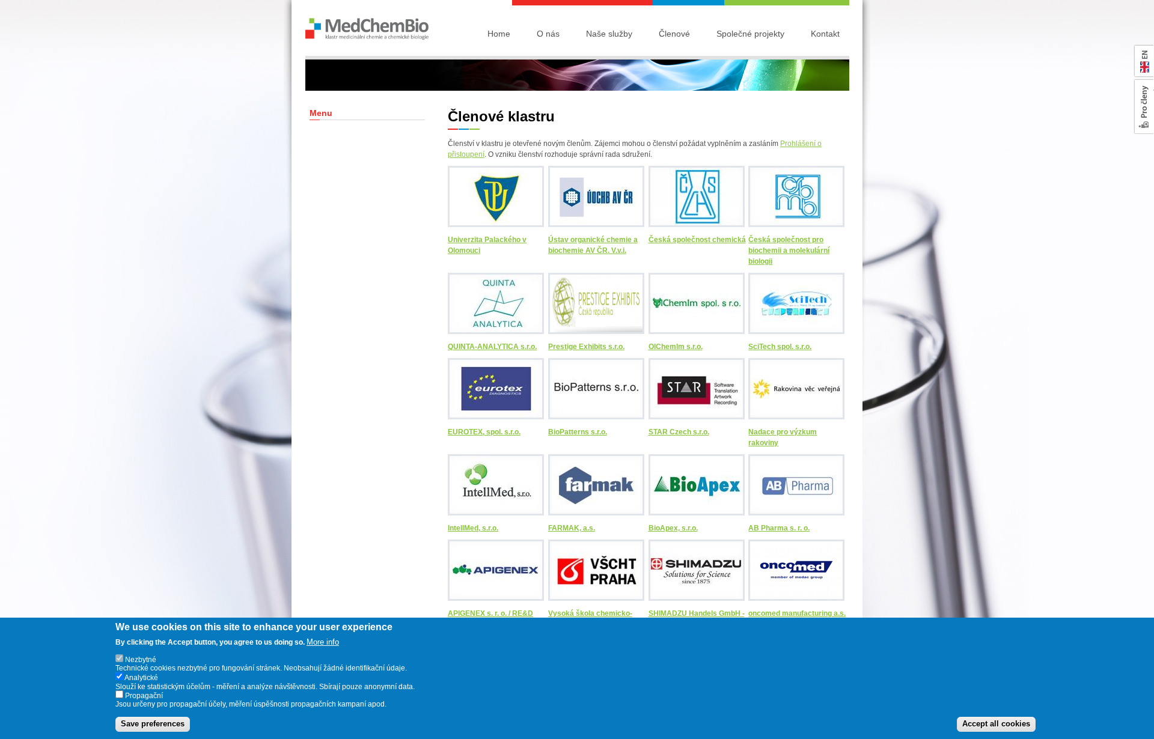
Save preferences (153, 724)
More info (323, 641)
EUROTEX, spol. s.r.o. (484, 432)
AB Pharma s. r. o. (779, 528)
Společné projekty (750, 33)
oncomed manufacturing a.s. (797, 613)
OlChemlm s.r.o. (676, 346)
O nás (548, 33)
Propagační (144, 696)
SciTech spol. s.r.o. (779, 346)
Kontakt (825, 33)
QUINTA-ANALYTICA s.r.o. (492, 346)
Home (498, 33)
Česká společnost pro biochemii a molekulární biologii (788, 251)
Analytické (141, 678)
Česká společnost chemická (697, 240)
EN (1142, 48)
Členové (674, 33)
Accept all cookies (996, 724)
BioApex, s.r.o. (673, 528)
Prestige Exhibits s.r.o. (586, 346)
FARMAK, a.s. (571, 528)
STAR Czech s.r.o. (679, 432)
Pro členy (1145, 87)
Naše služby (609, 33)
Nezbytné (140, 660)
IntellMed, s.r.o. (473, 528)
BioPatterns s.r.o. (577, 432)
